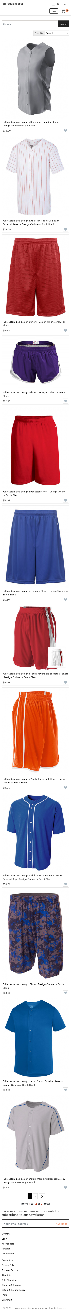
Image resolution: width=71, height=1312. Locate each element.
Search (63, 23)
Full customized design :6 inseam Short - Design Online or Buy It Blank (35, 592)
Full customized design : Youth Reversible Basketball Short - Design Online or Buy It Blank (35, 675)
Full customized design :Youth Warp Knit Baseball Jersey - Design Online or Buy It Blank (35, 1180)
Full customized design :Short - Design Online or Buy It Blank (33, 985)
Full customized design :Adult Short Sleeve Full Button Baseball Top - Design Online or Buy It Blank (33, 877)
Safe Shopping (9, 1279)
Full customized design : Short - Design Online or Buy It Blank (34, 323)
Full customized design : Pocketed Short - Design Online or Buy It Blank (34, 493)
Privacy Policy (9, 1264)
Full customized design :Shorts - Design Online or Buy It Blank (34, 394)
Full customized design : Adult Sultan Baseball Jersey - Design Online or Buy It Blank (33, 1082)
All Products (8, 1243)
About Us (6, 1274)
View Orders (8, 1253)
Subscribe (61, 1223)
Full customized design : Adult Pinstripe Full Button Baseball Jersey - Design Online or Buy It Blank (31, 222)
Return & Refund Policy (13, 1289)
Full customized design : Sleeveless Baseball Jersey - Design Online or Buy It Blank (32, 123)
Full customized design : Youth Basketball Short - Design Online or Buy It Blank (34, 780)
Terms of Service (10, 1269)
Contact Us (7, 1260)
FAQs (4, 1294)
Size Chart (7, 1299)
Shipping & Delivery (11, 1284)
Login (53, 10)
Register (6, 1248)
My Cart (6, 1233)
